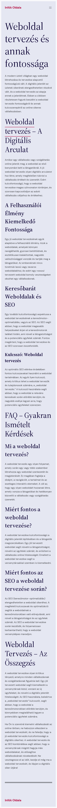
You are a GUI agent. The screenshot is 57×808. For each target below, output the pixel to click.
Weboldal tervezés (19, 126)
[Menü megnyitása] (50, 7)
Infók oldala (13, 7)
